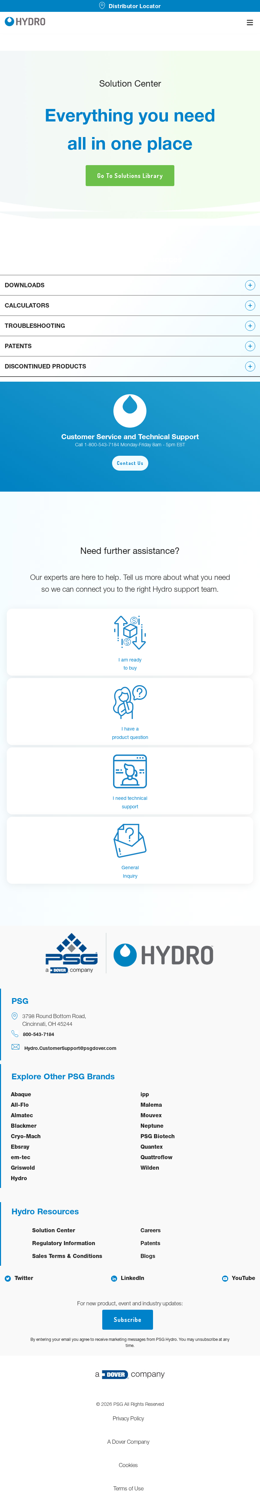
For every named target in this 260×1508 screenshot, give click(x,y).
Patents (150, 1243)
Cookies (128, 1465)
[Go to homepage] (25, 22)
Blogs (147, 1256)
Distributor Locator (134, 6)
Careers (150, 1230)
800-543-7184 (38, 1034)
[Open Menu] (250, 22)
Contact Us (130, 463)
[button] (130, 285)
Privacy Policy (128, 1418)
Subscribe (128, 1319)
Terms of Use (128, 1488)
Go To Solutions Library (130, 175)
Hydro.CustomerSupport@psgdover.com (70, 1048)
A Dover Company (128, 1442)
